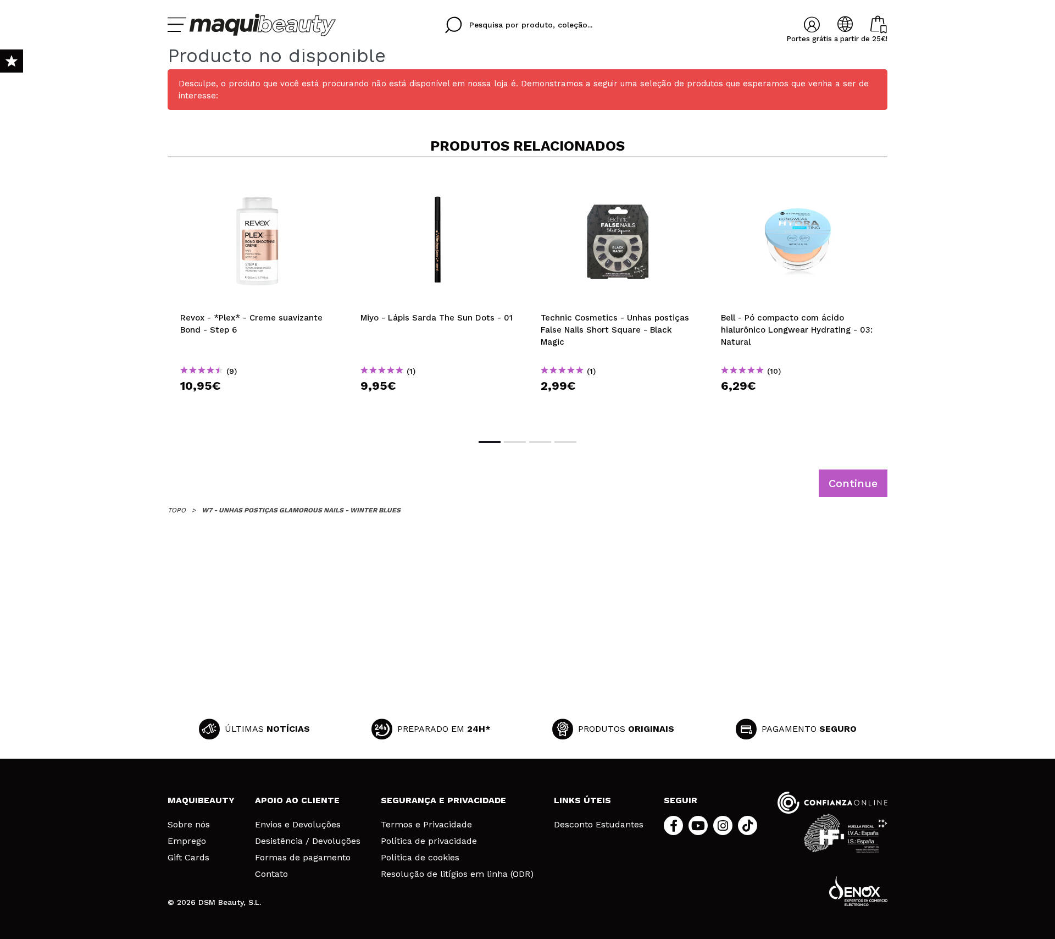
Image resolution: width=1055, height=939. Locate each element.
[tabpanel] (258, 296)
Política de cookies (420, 857)
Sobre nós (189, 824)
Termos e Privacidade (426, 824)
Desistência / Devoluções (307, 841)
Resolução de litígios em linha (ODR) (457, 874)
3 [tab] (540, 442)
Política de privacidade (429, 841)
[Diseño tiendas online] (858, 891)
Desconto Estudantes (598, 824)
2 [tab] (515, 442)
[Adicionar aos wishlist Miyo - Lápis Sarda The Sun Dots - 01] (437, 183)
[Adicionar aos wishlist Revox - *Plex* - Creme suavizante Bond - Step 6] (257, 183)
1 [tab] (490, 442)
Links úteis (582, 800)
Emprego (187, 841)
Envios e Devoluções (298, 824)
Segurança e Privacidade (443, 800)
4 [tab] (565, 442)
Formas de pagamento (303, 857)
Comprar (257, 405)
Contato (271, 874)
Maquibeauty (201, 800)
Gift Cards (188, 857)
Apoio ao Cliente (297, 800)
